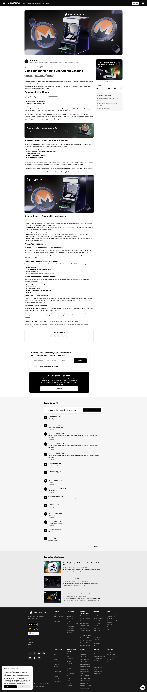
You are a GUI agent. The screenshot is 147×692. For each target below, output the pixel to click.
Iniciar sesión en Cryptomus (92, 410)
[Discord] (39, 658)
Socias (24, 686)
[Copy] (121, 88)
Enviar (80, 360)
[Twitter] (30, 653)
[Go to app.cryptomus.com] (13, 3)
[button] (59, 194)
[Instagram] (34, 653)
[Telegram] (30, 658)
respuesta (51, 420)
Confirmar (10, 686)
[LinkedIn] (43, 653)
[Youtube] (39, 653)
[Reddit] (34, 658)
